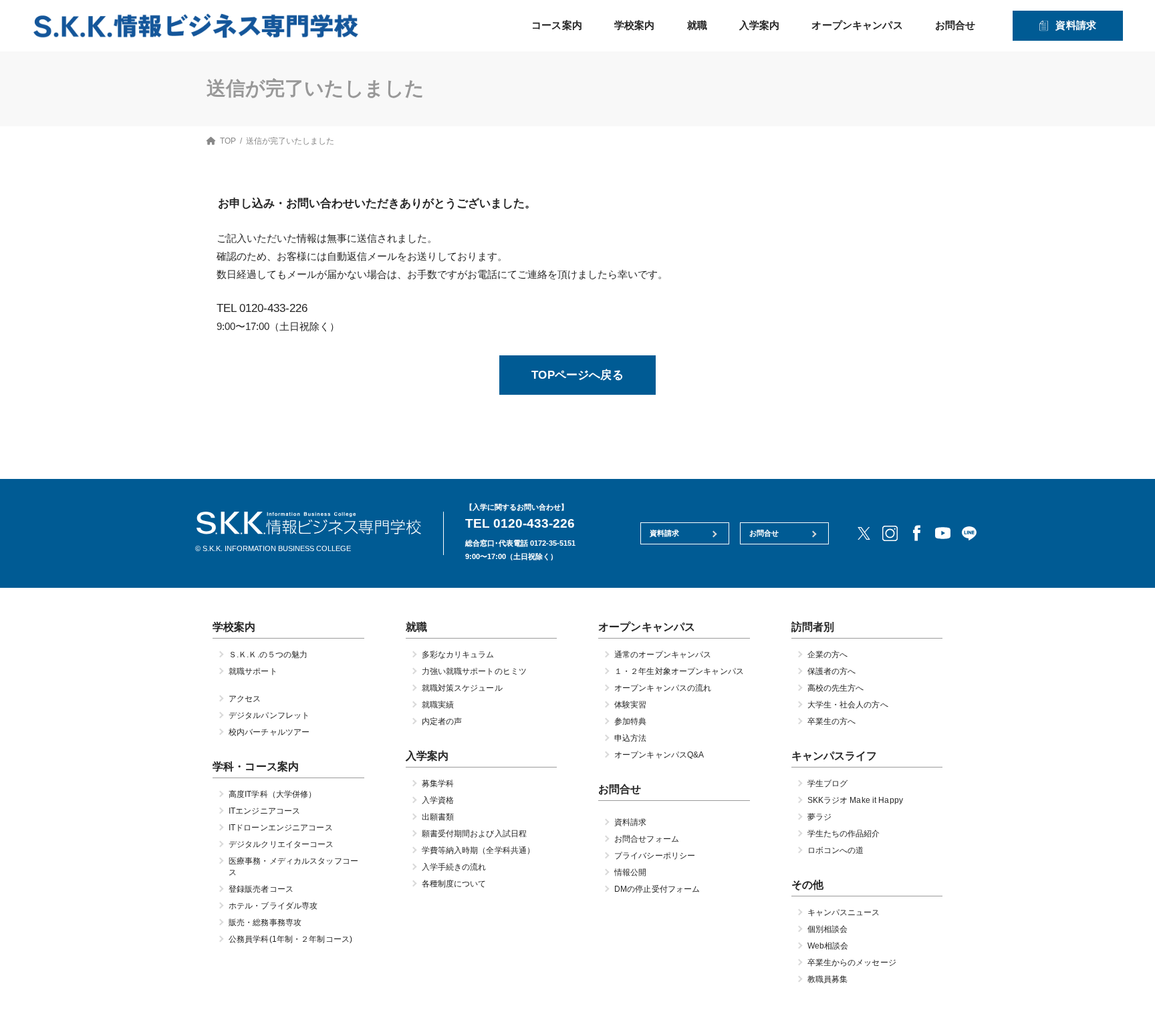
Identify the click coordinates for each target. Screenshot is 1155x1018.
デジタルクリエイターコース (281, 845)
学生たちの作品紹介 (843, 834)
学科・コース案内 (256, 766)
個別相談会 (827, 930)
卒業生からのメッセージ (851, 963)
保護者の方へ (831, 671)
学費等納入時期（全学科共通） (478, 851)
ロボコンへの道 (835, 851)
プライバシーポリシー (654, 856)
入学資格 (438, 801)
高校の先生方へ (835, 688)
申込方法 (630, 738)
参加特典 (630, 721)
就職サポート (253, 671)
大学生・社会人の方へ (847, 704)
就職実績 (438, 704)
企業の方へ (827, 654)
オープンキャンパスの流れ (662, 688)
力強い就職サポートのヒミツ (474, 671)
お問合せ (955, 25)
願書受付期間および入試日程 (474, 834)
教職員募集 (827, 980)
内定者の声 (442, 721)
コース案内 (556, 25)
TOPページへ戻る (577, 375)
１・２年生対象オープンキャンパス (679, 671)
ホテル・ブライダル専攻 (273, 906)
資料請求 (1075, 25)
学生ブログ (827, 784)
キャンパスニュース (843, 913)
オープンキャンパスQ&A (659, 754)
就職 (697, 25)
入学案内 (759, 25)
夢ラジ (819, 817)
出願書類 (438, 817)
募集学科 (438, 784)
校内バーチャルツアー (269, 732)
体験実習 (630, 704)
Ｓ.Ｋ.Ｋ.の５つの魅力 (268, 654)
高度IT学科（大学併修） (272, 795)
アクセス (245, 698)
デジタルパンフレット (269, 715)
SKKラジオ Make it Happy (855, 801)
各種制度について (454, 884)
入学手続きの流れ (454, 867)
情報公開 (630, 873)
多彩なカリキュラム (458, 654)
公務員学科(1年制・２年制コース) (290, 940)
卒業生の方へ (831, 721)
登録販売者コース (261, 889)
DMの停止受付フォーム (657, 889)
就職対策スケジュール (462, 688)
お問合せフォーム (646, 839)
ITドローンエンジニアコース (281, 828)
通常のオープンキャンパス (662, 654)
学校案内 (634, 25)
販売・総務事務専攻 (265, 923)
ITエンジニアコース (264, 811)
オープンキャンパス (856, 25)
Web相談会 (828, 946)
